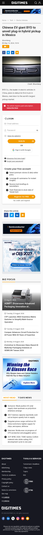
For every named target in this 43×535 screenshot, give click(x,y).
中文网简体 (5, 501)
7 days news (27, 468)
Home (4, 20)
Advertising (5, 468)
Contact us (5, 486)
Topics (25, 471)
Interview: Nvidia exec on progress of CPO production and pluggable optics (22, 431)
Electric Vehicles (22, 20)
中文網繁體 (5, 497)
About (4, 464)
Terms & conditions (9, 475)
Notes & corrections (9, 490)
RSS (24, 475)
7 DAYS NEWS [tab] (25, 398)
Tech (11, 20)
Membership (6, 471)
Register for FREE (21, 196)
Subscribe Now (12, 108)
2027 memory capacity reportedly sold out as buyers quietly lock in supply (22, 416)
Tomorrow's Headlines (31, 464)
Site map (5, 494)
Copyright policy (7, 482)
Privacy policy (6, 479)
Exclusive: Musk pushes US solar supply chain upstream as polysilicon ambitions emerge (22, 408)
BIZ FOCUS (8, 279)
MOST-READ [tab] (9, 398)
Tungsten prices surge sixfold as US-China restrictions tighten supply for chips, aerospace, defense (22, 423)
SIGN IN (21, 141)
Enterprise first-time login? (16, 158)
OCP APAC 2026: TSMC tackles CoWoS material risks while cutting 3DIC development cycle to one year (23, 439)
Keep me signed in (14, 136)
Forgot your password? (15, 161)
